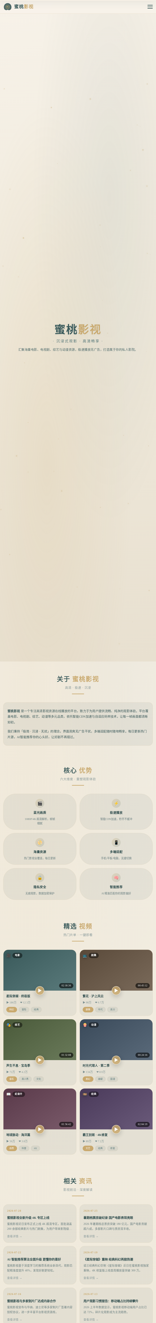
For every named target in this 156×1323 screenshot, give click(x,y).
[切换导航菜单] (150, 7)
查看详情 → (14, 1236)
